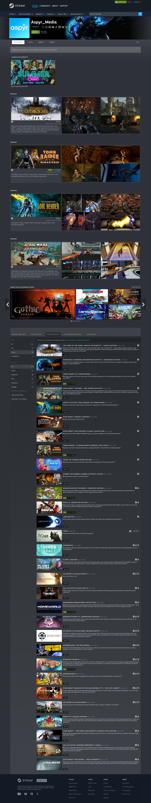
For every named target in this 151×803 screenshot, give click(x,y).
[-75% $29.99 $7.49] (49, 664)
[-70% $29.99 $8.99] (49, 379)
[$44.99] (49, 564)
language (136, 2)
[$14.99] (49, 621)
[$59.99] (49, 579)
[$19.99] (49, 350)
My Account (126, 794)
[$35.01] (49, 436)
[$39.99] (49, 464)
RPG (22, 379)
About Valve (92, 783)
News (52, 42)
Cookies (106, 794)
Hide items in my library (18, 399)
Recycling (91, 794)
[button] (12, 14)
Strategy (22, 387)
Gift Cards (72, 797)
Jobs (89, 787)
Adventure (22, 375)
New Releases (53, 334)
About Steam (73, 783)
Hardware (91, 790)
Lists (30, 42)
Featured (18, 42)
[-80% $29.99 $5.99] (49, 507)
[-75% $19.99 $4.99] (49, 493)
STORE (35, 6)
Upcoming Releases (73, 334)
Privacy (105, 783)
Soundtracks (22, 356)
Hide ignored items (17, 395)
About (55, 6)
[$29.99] (49, 364)
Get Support (126, 790)
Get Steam (125, 783)
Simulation (22, 383)
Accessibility (107, 787)
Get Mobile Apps (128, 787)
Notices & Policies (109, 790)
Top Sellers (36, 334)
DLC (22, 348)
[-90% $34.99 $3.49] (49, 607)
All (22, 344)
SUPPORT (64, 6)
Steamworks (73, 790)
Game (22, 352)
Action (22, 370)
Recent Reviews (19, 334)
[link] (54, 170)
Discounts (91, 334)
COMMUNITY (45, 6)
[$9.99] (49, 693)
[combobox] (113, 14)
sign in (129, 2)
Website (34, 27)
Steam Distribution (75, 794)
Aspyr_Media (44, 21)
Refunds (106, 797)
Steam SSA (72, 787)
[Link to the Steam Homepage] (17, 7)
